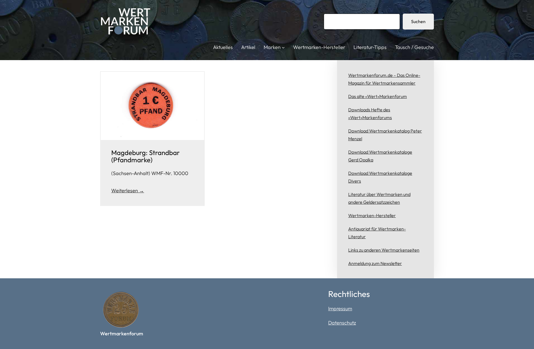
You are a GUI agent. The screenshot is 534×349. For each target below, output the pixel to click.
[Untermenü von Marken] (283, 47)
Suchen (418, 21)
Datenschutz (342, 322)
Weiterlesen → (127, 190)
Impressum (340, 308)
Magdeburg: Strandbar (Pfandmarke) (145, 156)
